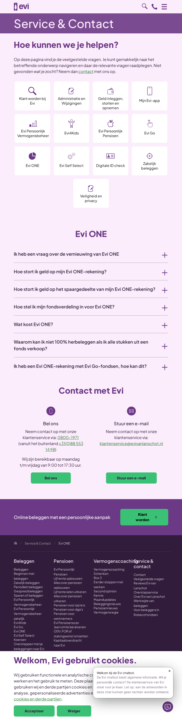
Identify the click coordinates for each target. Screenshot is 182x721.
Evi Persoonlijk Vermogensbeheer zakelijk (28, 613)
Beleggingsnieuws (107, 604)
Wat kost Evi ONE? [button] (33, 324)
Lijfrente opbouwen (68, 578)
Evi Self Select (24, 635)
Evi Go (18, 627)
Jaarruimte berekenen (70, 627)
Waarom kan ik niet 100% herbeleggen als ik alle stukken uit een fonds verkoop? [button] (81, 345)
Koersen (20, 640)
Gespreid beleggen (28, 591)
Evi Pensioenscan (66, 623)
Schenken (101, 573)
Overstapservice (146, 592)
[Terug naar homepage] (21, 7)
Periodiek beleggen (28, 587)
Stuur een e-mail (131, 478)
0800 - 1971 (154, 6)
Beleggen (21, 569)
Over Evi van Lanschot (149, 596)
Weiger (74, 711)
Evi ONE (19, 631)
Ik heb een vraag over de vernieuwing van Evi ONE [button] (66, 254)
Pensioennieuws (106, 608)
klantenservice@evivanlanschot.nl (131, 443)
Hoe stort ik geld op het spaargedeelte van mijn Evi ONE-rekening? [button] (84, 289)
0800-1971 (68, 437)
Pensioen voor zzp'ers (69, 605)
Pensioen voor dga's (68, 609)
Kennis (98, 595)
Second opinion (105, 591)
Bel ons (51, 478)
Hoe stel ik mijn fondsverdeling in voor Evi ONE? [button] (64, 306)
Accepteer (34, 711)
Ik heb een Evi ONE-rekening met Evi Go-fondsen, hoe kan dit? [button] (80, 366)
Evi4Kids (20, 623)
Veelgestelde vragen (149, 579)
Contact (140, 575)
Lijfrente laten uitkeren (70, 592)
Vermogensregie (106, 612)
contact (85, 71)
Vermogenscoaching (109, 569)
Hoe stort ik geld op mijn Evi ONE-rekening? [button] (60, 271)
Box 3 (98, 578)
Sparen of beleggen (28, 595)
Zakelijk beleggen (27, 583)
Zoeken (144, 6)
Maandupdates (105, 599)
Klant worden (142, 517)
